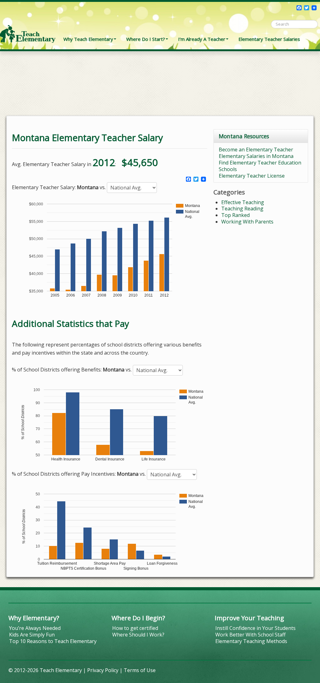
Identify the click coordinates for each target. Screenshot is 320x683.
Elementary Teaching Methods (251, 641)
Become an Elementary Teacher (256, 149)
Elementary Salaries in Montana (256, 156)
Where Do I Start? (145, 39)
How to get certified (135, 628)
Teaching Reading (242, 208)
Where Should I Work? (138, 634)
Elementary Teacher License (252, 175)
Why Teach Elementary (88, 39)
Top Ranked (235, 215)
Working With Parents (247, 221)
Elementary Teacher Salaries (269, 39)
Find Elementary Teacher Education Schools (260, 166)
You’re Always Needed (35, 628)
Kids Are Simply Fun (32, 634)
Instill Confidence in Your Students (255, 628)
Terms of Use (140, 670)
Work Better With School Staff (250, 634)
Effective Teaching (242, 202)
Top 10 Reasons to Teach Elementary (53, 641)
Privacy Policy (102, 670)
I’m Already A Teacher (201, 39)
